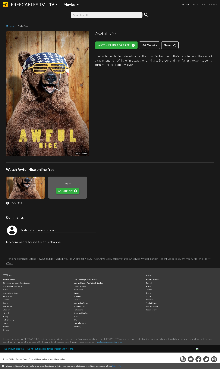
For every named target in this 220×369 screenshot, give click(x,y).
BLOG (196, 4)
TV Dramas (7, 296)
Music (5, 323)
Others (6, 330)
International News (10, 293)
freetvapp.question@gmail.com (110, 342)
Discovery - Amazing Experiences (16, 283)
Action (148, 286)
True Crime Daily (102, 258)
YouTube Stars (80, 323)
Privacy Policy (117, 366)
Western (6, 310)
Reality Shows (79, 306)
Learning (77, 326)
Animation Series (81, 303)
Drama (148, 293)
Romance (149, 300)
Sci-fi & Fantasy (152, 306)
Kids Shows (7, 306)
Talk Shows (78, 310)
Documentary (151, 310)
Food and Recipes (81, 313)
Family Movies (151, 303)
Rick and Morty (202, 258)
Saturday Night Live (55, 258)
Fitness (6, 326)
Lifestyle (6, 313)
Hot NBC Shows (9, 279)
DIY (75, 320)
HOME (186, 4)
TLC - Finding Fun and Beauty (85, 279)
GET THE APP (209, 4)
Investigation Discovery (12, 286)
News (5, 290)
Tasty (178, 258)
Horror (6, 300)
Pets (76, 316)
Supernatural (120, 258)
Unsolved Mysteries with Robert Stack (151, 258)
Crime (5, 303)
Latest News (35, 258)
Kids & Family (8, 320)
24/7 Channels (80, 286)
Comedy (77, 296)
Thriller (77, 300)
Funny (5, 316)
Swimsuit (187, 258)
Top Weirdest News (79, 258)
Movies (149, 275)
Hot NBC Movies (152, 279)
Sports (76, 293)
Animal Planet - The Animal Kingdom (88, 283)
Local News (79, 290)
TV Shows (7, 275)
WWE (9, 263)
